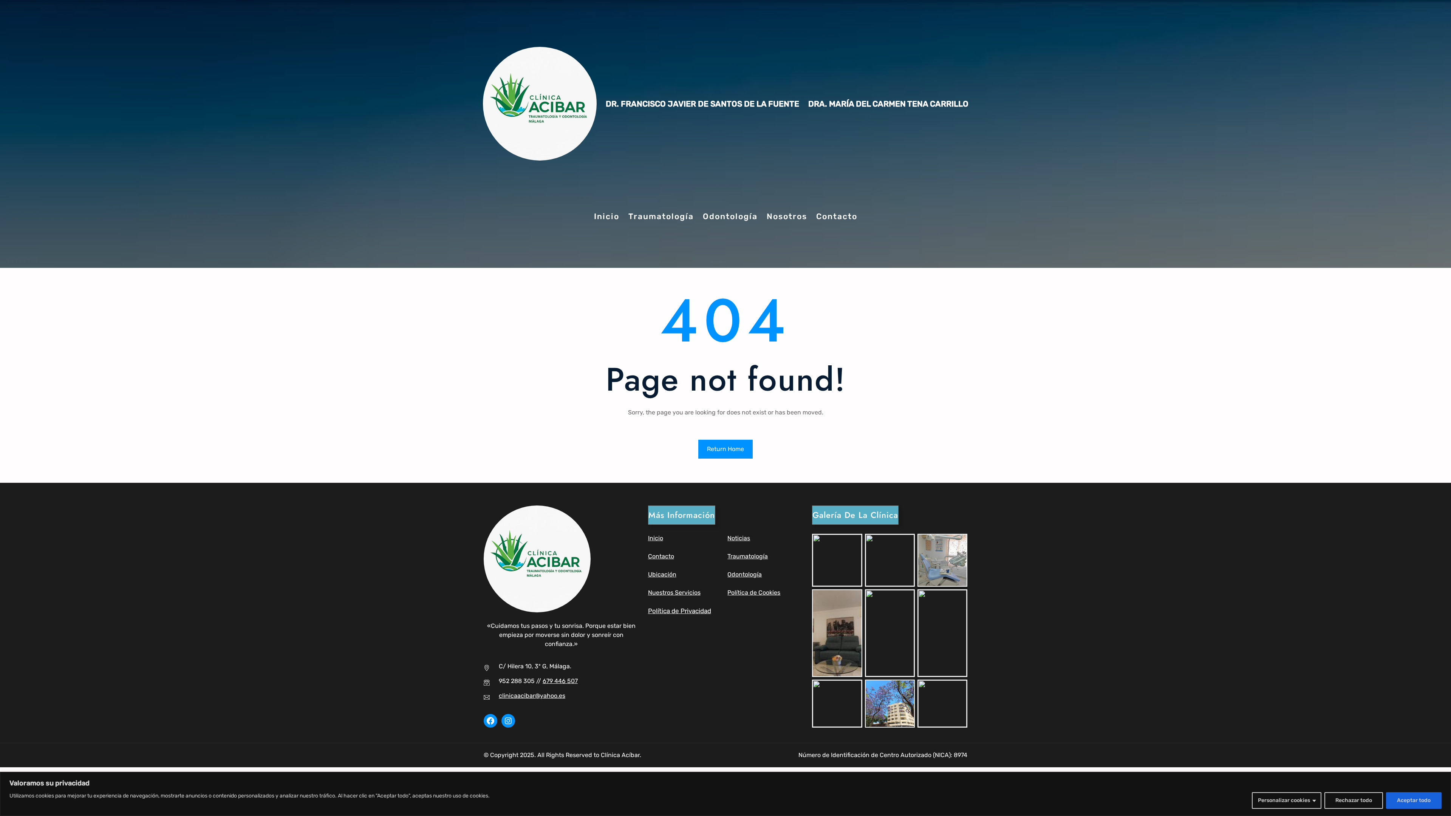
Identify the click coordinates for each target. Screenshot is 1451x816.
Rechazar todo (1353, 800)
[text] (249, 796)
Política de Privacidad (679, 611)
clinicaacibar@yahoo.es (532, 695)
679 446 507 (560, 681)
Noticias (738, 538)
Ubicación (662, 574)
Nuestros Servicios (674, 592)
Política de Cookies (753, 592)
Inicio (655, 538)
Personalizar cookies (1284, 800)
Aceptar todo (1414, 800)
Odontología (744, 574)
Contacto (661, 556)
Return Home (725, 449)
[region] (725, 794)
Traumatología (747, 556)
